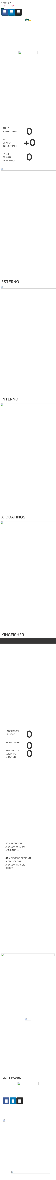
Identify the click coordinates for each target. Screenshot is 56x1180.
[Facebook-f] (6, 1100)
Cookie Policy (10, 1110)
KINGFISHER (12, 634)
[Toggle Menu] (50, 29)
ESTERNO (10, 281)
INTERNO (9, 399)
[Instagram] (19, 1100)
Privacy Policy (10, 1108)
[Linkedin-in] (13, 1100)
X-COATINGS (13, 517)
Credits (6, 1112)
